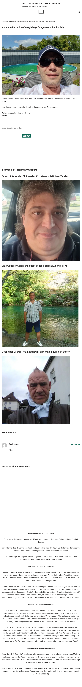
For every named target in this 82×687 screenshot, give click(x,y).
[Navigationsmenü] (41, 12)
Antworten (75, 444)
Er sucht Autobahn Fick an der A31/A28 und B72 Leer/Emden (35, 176)
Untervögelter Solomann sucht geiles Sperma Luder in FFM (34, 265)
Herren (12, 21)
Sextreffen (5, 21)
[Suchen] (79, 12)
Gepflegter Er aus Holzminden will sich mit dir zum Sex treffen (36, 351)
